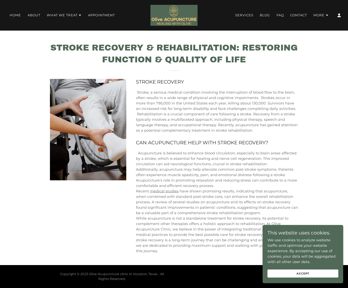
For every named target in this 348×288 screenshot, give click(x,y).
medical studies (164, 191)
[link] (173, 15)
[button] (64, 15)
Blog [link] (265, 15)
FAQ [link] (280, 15)
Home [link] (15, 15)
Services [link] (244, 15)
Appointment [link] (101, 15)
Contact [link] (298, 15)
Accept (302, 273)
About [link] (34, 15)
